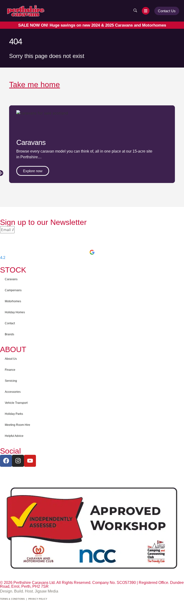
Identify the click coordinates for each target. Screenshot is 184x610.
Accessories (13, 391)
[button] (171, 173)
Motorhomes (13, 301)
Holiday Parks (14, 414)
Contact (10, 323)
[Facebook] (6, 461)
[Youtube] (30, 461)
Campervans (13, 290)
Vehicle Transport (16, 403)
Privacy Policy (37, 599)
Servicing (11, 380)
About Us (11, 358)
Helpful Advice (14, 436)
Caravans (11, 279)
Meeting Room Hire (17, 425)
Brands (9, 334)
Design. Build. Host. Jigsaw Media (29, 591)
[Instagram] (18, 461)
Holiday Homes (15, 312)
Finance (10, 369)
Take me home (34, 84)
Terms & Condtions (12, 599)
